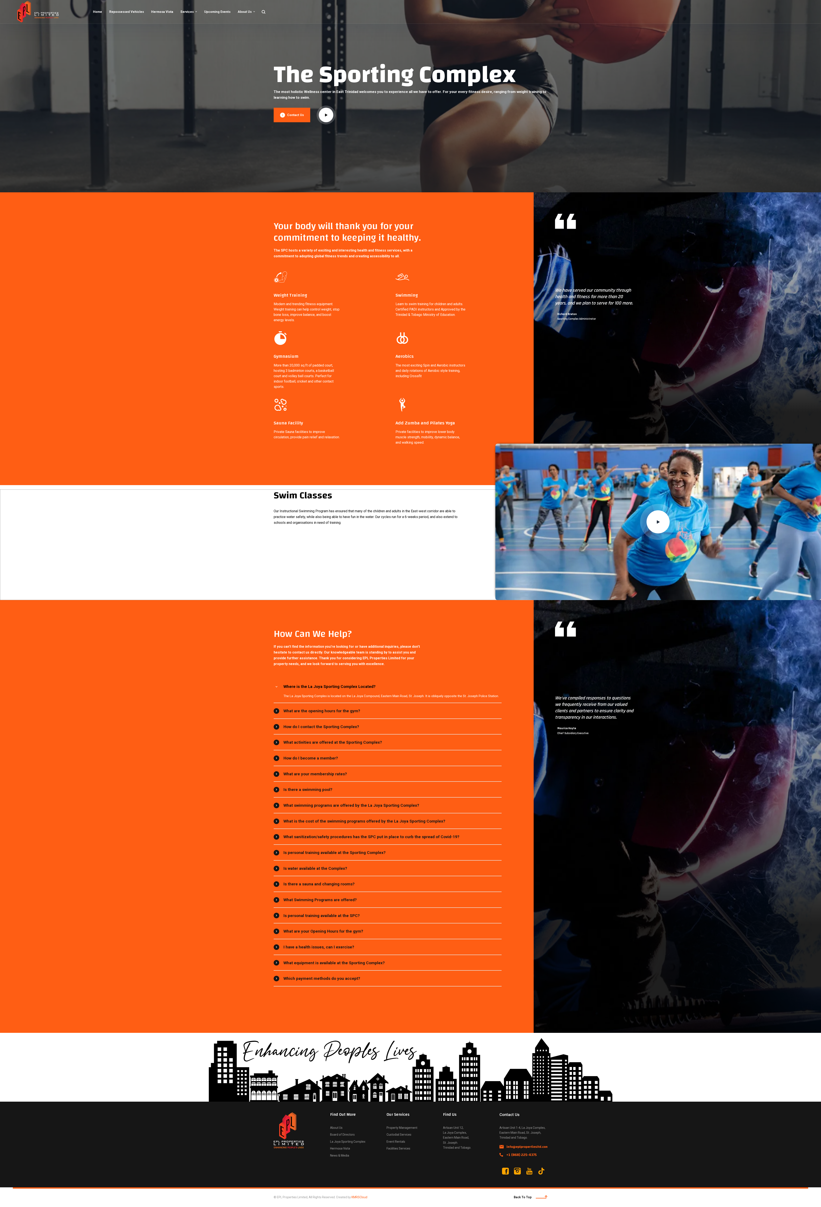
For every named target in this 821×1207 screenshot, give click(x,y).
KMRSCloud (359, 1197)
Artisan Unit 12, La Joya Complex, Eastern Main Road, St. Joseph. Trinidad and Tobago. (457, 1137)
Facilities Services (398, 1148)
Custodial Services (399, 1134)
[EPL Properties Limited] (42, 12)
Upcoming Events (217, 12)
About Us (245, 12)
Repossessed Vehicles (126, 12)
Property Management (402, 1127)
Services (187, 12)
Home (97, 12)
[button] (326, 115)
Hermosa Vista (162, 12)
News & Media (339, 1155)
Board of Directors (342, 1134)
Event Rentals (396, 1141)
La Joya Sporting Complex (347, 1141)
